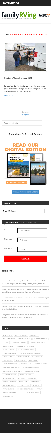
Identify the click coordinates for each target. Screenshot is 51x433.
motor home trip (8, 378)
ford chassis (7, 360)
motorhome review (9, 375)
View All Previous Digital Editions (25, 192)
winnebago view (8, 396)
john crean (33, 360)
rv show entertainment (25, 389)
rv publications (8, 389)
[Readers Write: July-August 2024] (25, 57)
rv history (36, 385)
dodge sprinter (8, 346)
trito (21, 392)
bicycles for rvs (21, 335)
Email (6, 230)
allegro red (7, 335)
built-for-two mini (9, 339)
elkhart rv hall (8, 349)
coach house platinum (37, 342)
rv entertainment (9, 385)
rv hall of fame (24, 385)
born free (33, 335)
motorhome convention (31, 367)
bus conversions (24, 339)
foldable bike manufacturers (31, 353)
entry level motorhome (26, 349)
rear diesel (35, 382)
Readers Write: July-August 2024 (18, 78)
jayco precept (21, 360)
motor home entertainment (12, 371)
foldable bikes (8, 357)
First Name (8, 239)
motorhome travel (26, 375)
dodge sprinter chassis (25, 346)
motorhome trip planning (27, 378)
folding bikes (37, 357)
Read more (8, 95)
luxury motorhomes (10, 364)
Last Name (8, 248)
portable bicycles (9, 382)
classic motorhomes (19, 342)
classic (5, 342)
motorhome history (32, 371)
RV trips (40, 389)
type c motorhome (33, 392)
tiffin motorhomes (9, 392)
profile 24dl (23, 382)
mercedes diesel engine (11, 367)
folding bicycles (23, 357)
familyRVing (11, 3)
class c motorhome (40, 339)
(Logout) (25, 114)
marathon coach (26, 364)
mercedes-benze (41, 364)
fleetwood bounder (10, 353)
